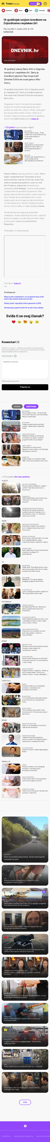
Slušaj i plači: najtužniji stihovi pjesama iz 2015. (22, 303)
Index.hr (35, 118)
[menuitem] (45, 3)
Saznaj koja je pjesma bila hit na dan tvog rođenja (23, 307)
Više (25, 1102)
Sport (30, 10)
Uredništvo (6, 1136)
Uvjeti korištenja (42, 1136)
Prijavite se (25, 387)
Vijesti (20, 10)
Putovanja (42, 10)
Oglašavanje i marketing (23, 1136)
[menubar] (45, 3)
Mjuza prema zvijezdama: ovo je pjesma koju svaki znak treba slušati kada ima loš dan (24, 298)
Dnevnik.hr (9, 10)
